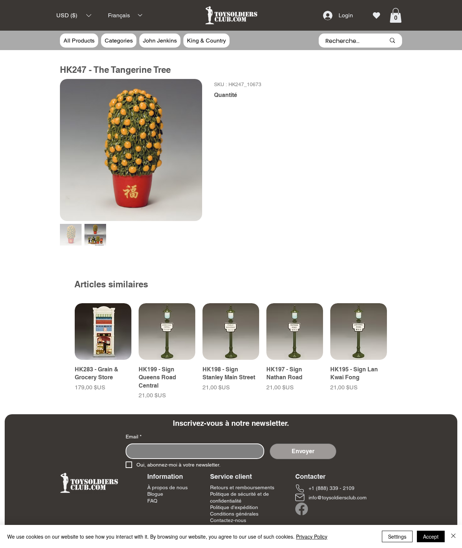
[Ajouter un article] (250, 130)
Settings (397, 536)
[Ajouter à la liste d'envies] (390, 158)
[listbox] (74, 15)
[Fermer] (453, 536)
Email (133, 436)
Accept (431, 536)
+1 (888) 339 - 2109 (331, 488)
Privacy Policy (311, 536)
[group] (231, 351)
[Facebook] (301, 509)
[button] (74, 15)
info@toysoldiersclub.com (338, 497)
